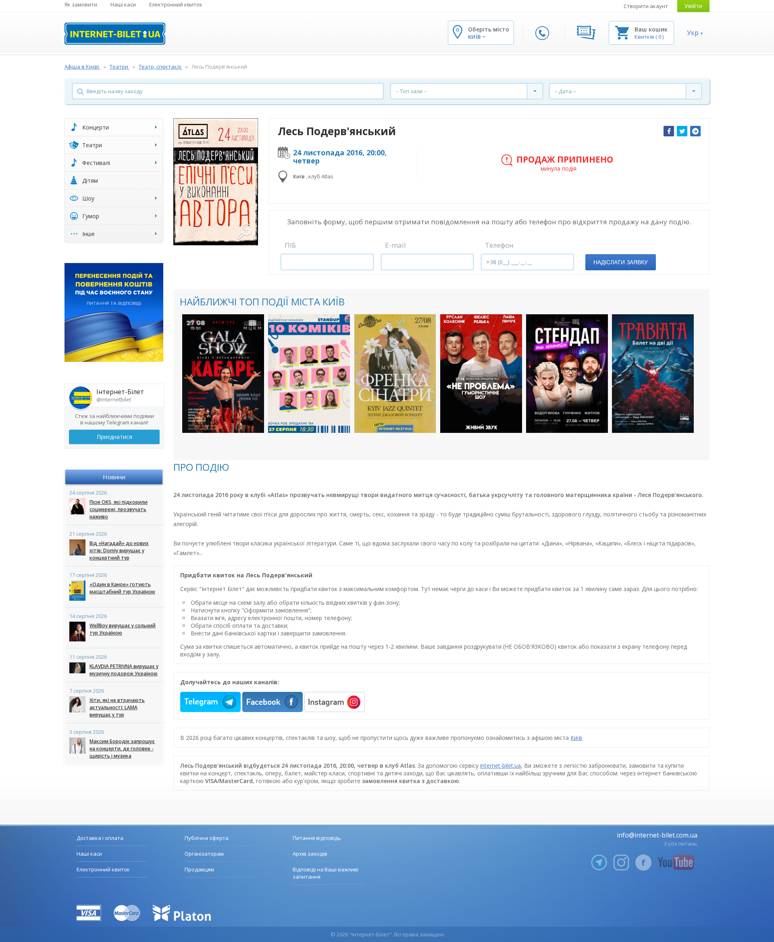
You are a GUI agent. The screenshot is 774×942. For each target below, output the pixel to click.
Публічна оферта (207, 838)
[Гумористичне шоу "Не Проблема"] (481, 373)
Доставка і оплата (100, 838)
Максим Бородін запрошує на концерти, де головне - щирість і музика (122, 748)
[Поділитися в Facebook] (669, 131)
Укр (693, 32)
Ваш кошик (651, 29)
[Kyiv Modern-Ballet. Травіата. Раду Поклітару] (653, 373)
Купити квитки (218, 418)
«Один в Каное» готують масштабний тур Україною (122, 588)
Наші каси (123, 4)
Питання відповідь (317, 838)
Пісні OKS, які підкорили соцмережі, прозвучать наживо (118, 509)
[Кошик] (622, 32)
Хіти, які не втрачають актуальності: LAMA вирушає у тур (117, 707)
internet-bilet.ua (500, 765)
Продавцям (199, 869)
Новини (114, 477)
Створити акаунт (646, 6)
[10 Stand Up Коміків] (309, 373)
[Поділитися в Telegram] (695, 131)
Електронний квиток (175, 4)
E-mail (395, 245)
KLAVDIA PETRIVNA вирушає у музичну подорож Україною (123, 670)
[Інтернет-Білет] (114, 34)
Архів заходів (310, 853)
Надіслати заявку (620, 262)
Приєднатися (114, 437)
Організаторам (204, 853)
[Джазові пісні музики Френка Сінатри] (395, 373)
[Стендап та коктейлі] (567, 373)
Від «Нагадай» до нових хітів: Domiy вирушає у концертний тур (119, 550)
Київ (576, 737)
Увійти (693, 6)
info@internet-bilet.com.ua (657, 835)
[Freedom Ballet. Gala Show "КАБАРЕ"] (223, 373)
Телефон (499, 245)
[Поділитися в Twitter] (682, 131)
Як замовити (80, 4)
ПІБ (290, 245)
